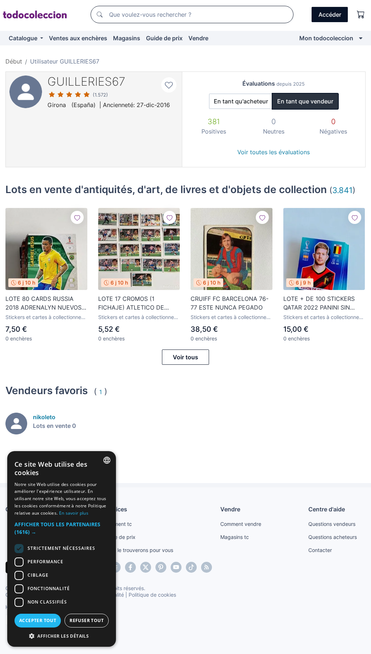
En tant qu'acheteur (241, 101)
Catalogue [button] (24, 38)
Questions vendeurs (331, 524)
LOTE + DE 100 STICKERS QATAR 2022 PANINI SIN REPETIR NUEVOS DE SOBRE (323, 303)
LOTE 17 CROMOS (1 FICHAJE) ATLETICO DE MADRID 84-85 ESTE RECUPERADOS (131, 303)
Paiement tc (118, 524)
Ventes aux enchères (78, 38)
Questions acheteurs (332, 537)
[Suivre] (77, 217)
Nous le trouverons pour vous (138, 550)
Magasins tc (234, 537)
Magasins (126, 38)
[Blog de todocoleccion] (206, 567)
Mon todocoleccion (326, 38)
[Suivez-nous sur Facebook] (130, 567)
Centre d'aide (326, 509)
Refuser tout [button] (87, 620)
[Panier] (361, 14)
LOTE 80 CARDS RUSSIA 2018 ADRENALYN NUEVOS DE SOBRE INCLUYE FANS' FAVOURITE (43, 303)
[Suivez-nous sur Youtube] (176, 567)
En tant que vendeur (305, 101)
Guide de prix (164, 38)
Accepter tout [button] (37, 620)
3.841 (342, 190)
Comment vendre (240, 524)
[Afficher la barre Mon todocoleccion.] (360, 38)
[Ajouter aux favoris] (168, 85)
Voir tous (185, 357)
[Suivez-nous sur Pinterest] (160, 567)
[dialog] (61, 549)
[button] (61, 528)
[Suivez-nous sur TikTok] (191, 567)
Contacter (320, 550)
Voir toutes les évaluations (273, 152)
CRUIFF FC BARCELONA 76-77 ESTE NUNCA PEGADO (229, 303)
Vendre (198, 38)
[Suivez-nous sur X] (145, 567)
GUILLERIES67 (86, 81)
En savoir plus (73, 513)
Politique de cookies (152, 595)
